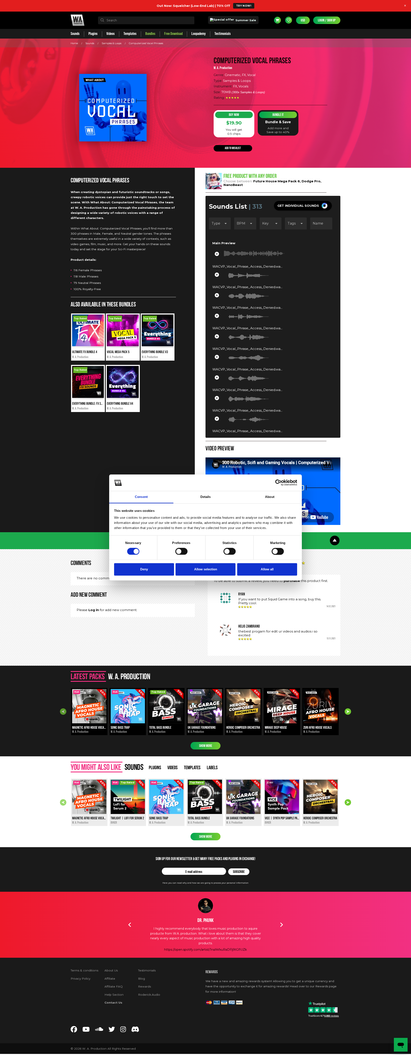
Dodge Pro (311, 181)
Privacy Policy (80, 978)
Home (74, 43)
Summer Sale (245, 20)
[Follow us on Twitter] (112, 1030)
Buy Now (234, 115)
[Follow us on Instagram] (123, 1030)
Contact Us (113, 1002)
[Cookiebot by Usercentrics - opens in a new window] (278, 483)
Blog (141, 978)
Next (348, 711)
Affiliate (109, 978)
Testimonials (147, 970)
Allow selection (205, 569)
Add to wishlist (233, 148)
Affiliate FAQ (113, 986)
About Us (111, 970)
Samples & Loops (111, 43)
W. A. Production (223, 68)
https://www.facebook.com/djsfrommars (206, 950)
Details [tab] (205, 497)
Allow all (267, 569)
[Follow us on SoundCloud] (99, 1030)
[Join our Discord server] (135, 1030)
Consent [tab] (141, 497)
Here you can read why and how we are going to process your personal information (205, 883)
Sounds (89, 43)
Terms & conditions (84, 970)
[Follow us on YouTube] (86, 1030)
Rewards (144, 986)
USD (303, 20)
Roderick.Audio (149, 994)
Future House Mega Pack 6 (276, 181)
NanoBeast (233, 185)
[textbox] (146, 20)
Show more (205, 746)
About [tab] (269, 497)
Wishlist (288, 20)
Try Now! (243, 5)
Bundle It (278, 115)
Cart (277, 20)
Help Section (114, 994)
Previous (63, 711)
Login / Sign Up (327, 20)
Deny (144, 569)
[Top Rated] (88, 345)
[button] (303, 205)
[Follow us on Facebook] (74, 1030)
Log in (93, 610)
